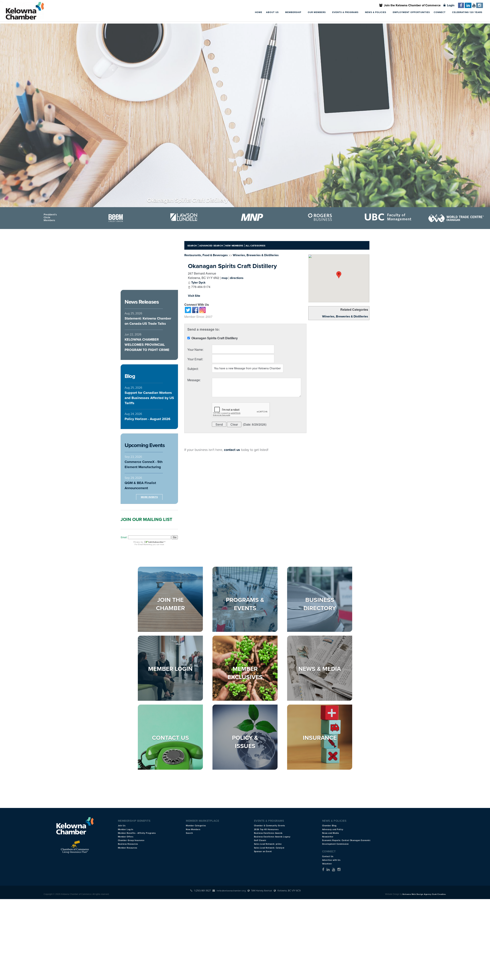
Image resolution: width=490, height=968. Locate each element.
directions (236, 278)
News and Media (330, 833)
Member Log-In (125, 829)
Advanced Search (211, 245)
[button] (338, 274)
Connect (440, 12)
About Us (272, 12)
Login (449, 5)
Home (258, 12)
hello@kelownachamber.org (231, 890)
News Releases (142, 302)
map (224, 278)
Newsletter (327, 837)
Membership (293, 12)
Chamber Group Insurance (131, 840)
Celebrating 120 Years (467, 12)
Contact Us (170, 738)
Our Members (317, 12)
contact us (232, 450)
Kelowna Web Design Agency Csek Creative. (424, 894)
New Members (234, 245)
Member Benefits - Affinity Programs (137, 833)
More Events (149, 497)
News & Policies (376, 12)
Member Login (170, 669)
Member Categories (196, 825)
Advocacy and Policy (332, 829)
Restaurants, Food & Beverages (206, 255)
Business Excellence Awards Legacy (272, 837)
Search (192, 245)
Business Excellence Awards (268, 833)
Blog (130, 376)
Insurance (320, 738)
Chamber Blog (329, 825)
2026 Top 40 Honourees (266, 829)
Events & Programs (345, 12)
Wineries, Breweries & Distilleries (345, 316)
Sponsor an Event (263, 851)
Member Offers (125, 837)
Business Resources (128, 844)
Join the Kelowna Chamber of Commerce (411, 5)
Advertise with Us (331, 860)
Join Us (122, 825)
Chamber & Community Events (269, 825)
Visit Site (194, 296)
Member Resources (127, 848)
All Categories (255, 245)
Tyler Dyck (198, 283)
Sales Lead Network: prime (268, 844)
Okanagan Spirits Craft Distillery (232, 266)
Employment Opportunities (411, 12)
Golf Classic (260, 840)
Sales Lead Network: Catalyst (269, 848)
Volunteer (327, 864)
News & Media (319, 669)
